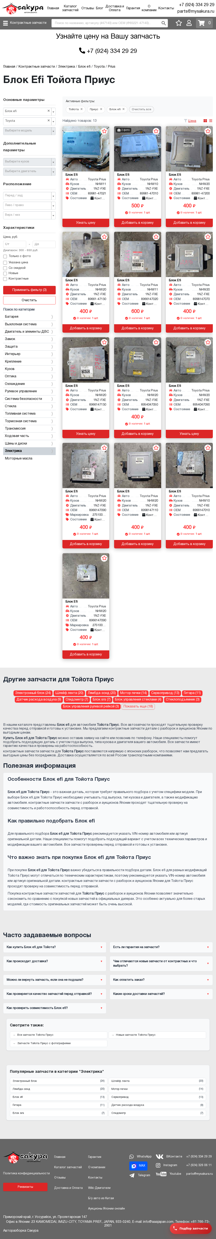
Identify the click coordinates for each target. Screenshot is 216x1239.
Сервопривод (157, 1097)
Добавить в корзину (138, 222)
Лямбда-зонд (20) (102, 693)
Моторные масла (18, 458)
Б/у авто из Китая (101, 1198)
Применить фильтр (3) (29, 290)
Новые (13, 273)
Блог (99, 8)
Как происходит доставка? (27, 961)
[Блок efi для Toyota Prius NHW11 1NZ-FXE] (85, 148)
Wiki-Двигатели (99, 1188)
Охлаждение (15, 384)
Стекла (10, 406)
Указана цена (18, 262)
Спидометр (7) (77, 699)
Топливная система (20, 413)
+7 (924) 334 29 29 (196, 5)
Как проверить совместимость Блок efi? (37, 1008)
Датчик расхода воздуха (157, 1105)
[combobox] (29, 112)
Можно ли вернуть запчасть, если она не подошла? (45, 979)
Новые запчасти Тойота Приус (135, 1035)
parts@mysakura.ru (195, 11)
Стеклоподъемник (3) (183, 699)
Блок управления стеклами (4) (138, 699)
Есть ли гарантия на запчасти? (136, 947)
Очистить (29, 300)
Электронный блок (59, 1081)
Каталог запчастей (68, 1167)
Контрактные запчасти (28, 22)
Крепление (13, 361)
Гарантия (133, 8)
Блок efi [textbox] (27, 111)
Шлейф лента (157, 1081)
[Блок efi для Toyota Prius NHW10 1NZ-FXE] (137, 148)
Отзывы (87, 8)
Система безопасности (23, 399)
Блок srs (59, 1113)
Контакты (166, 8)
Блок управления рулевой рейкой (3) (91, 706)
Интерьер (12, 354)
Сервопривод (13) (165, 693)
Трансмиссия (15, 428)
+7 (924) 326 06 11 (199, 1165)
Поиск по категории (19, 309)
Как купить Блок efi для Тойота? (31, 947)
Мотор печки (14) (133, 693)
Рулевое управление (21, 391)
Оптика (10, 376)
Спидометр (157, 1113)
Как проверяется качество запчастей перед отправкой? (49, 994)
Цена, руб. (10, 237)
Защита (11, 346)
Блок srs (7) (102, 699)
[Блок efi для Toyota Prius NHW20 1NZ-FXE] (189, 148)
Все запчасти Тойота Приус (35, 1035)
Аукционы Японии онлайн (106, 1208)
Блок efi (59, 1097)
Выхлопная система (20, 324)
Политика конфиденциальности (26, 1173)
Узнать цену (85, 222)
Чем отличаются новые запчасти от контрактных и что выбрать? (155, 963)
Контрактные (18, 278)
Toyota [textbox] (27, 121)
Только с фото (20, 256)
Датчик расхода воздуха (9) (38, 699)
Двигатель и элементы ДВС (27, 331)
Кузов (10, 369)
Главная (53, 8)
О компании (96, 1167)
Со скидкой (17, 268)
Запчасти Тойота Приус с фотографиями (44, 1043)
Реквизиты (25, 1187)
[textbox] (27, 131)
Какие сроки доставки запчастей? (139, 994)
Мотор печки (157, 1089)
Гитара (59, 1105)
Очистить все (141, 109)
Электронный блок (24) (33, 693)
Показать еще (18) (138, 706)
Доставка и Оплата (68, 1188)
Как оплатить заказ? (128, 979)
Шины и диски (16, 443)
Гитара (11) (192, 693)
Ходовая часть (17, 436)
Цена (192, 121)
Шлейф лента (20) (69, 693)
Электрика (13, 451)
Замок (10, 339)
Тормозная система (20, 421)
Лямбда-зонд (59, 1089)
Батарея (11, 316)
